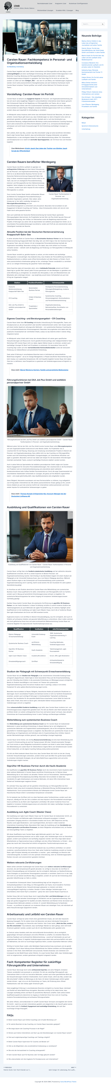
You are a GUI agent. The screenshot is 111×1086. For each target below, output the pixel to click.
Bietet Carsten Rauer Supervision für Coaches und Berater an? (28, 1042)
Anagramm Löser (60, 3)
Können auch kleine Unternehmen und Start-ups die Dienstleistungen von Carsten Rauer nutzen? (40, 1033)
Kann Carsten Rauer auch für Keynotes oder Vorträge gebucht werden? (31, 1055)
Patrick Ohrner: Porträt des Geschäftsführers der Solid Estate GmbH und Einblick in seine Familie (93, 50)
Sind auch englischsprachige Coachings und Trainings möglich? (29, 1037)
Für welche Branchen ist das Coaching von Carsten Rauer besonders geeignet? (34, 1024)
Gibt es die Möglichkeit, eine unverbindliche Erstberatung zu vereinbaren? (32, 1046)
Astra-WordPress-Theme (68, 1082)
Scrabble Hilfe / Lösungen (64, 10)
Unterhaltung (20, 66)
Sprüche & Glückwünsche (90, 126)
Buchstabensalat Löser (44, 3)
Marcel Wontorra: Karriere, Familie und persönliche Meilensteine (44, 370)
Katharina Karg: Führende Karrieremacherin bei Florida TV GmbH (92, 72)
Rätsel (84, 123)
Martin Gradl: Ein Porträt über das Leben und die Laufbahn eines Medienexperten (93, 58)
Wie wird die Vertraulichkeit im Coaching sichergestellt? (26, 1050)
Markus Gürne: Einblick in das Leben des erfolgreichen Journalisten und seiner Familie (92, 43)
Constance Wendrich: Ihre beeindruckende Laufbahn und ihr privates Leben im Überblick (93, 65)
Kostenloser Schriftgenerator (78, 3)
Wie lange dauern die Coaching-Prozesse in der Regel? (26, 1028)
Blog (77, 10)
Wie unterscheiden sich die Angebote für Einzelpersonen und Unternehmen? (33, 1059)
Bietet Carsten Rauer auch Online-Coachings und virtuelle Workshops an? (32, 1020)
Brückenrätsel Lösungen (45, 10)
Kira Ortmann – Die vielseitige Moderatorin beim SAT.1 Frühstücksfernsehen (91, 99)
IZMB (17, 6)
